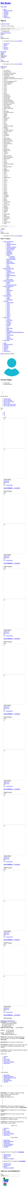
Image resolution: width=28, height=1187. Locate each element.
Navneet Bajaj (9, 485)
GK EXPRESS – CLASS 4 (12, 714)
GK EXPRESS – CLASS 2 (12, 563)
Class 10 (9, 316)
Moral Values (10, 279)
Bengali (8, 245)
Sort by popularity (8, 400)
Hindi (8, 283)
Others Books (10, 339)
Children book (10, 302)
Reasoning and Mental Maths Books (15, 332)
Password (3, 29)
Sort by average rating (9, 401)
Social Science (10, 335)
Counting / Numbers (11, 247)
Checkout (6, 47)
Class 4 (8, 308)
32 (4, 413)
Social (8, 266)
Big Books (6, 3)
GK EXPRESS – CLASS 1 (12, 488)
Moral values (10, 261)
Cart (5, 46)
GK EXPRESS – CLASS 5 (12, 789)
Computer (9, 251)
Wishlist (5, 45)
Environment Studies (11, 285)
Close (2, 37)
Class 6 (8, 310)
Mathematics (10, 290)
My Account (3, 51)
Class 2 (8, 305)
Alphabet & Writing (11, 244)
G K (8, 264)
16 (4, 412)
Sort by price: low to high (10, 404)
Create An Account (5, 23)
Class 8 (8, 313)
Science (8, 260)
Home (2, 353)
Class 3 (8, 306)
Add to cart (6, 481)
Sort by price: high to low (10, 405)
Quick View (6, 482)
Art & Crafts (9, 320)
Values (8, 336)
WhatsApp (6, 1179)
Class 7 (8, 312)
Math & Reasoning (11, 259)
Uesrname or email (5, 28)
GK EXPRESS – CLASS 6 (12, 864)
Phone (5, 1185)
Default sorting (7, 398)
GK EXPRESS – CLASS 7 (12, 940)
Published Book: (7, 384)
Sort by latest (7, 403)
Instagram (6, 1182)
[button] (14, 35)
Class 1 (8, 303)
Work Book (12, 257)
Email (5, 1183)
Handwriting (10, 253)
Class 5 (8, 309)
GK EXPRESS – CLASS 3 (12, 638)
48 (4, 414)
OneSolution (21, 1152)
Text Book (12, 256)
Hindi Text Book (11, 263)
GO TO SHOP (18, 41)
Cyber (8, 297)
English (8, 255)
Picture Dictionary (11, 248)
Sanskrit (8, 294)
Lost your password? (5, 32)
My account (6, 43)
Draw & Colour (10, 249)
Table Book (9, 252)
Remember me (5, 31)
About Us (6, 49)
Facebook (6, 1181)
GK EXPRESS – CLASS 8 (12, 1015)
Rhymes (8, 267)
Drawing (9, 324)
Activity (8, 243)
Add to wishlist (7, 479)
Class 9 (8, 314)
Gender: (5, 383)
